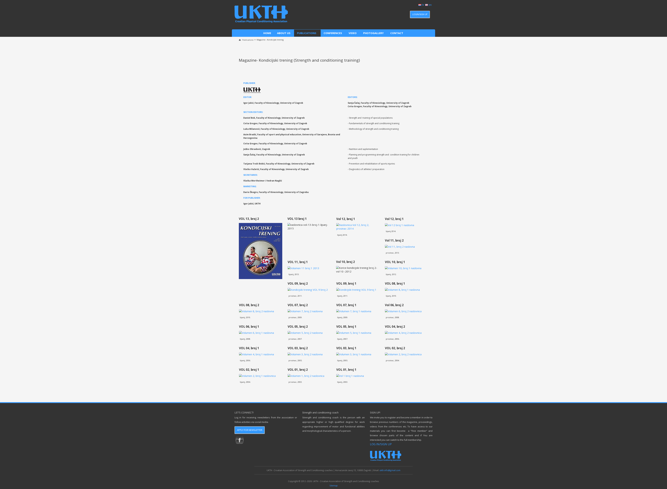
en (430, 4)
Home (267, 33)
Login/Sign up (419, 14)
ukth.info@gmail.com (390, 470)
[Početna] (240, 40)
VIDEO (353, 33)
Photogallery (373, 33)
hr (422, 4)
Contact (397, 33)
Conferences (333, 33)
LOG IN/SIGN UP (381, 444)
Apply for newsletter (249, 430)
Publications (307, 33)
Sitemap (334, 485)
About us (284, 33)
